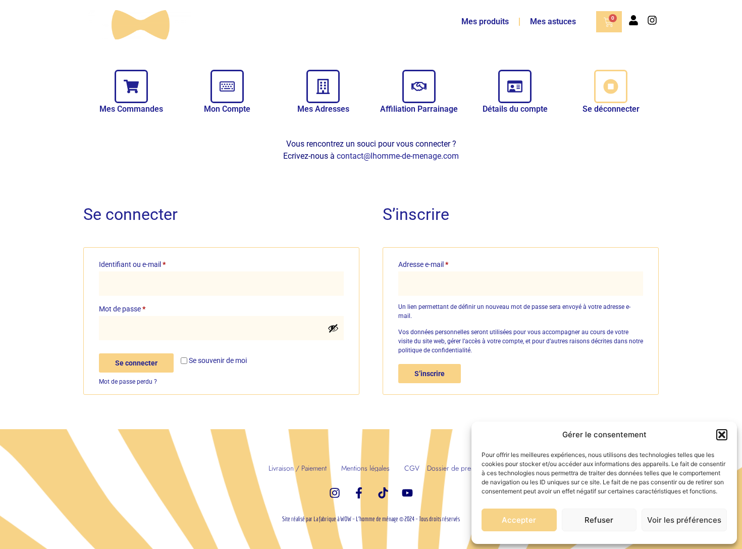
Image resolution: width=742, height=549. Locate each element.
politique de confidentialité (434, 350)
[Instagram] (652, 20)
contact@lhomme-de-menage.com (398, 156)
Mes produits (485, 21)
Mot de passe (139, 307)
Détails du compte (515, 109)
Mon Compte (227, 109)
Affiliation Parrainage (419, 109)
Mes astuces (553, 21)
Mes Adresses (323, 109)
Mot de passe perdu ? (128, 381)
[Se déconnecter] (610, 86)
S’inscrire (429, 374)
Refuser (599, 520)
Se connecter (136, 363)
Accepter (519, 520)
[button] (722, 435)
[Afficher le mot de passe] (333, 328)
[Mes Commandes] (131, 86)
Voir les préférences (684, 520)
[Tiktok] (383, 493)
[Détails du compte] (515, 86)
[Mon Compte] (227, 86)
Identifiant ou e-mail (149, 262)
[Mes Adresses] (323, 86)
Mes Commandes (131, 109)
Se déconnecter (611, 109)
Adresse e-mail (440, 262)
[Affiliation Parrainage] (419, 86)
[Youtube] (407, 493)
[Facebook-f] (359, 493)
